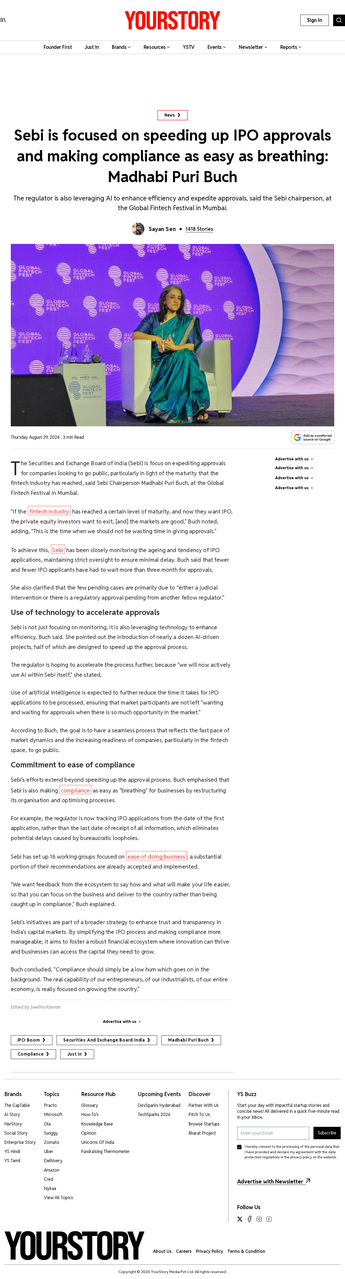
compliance (75, 790)
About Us (162, 1251)
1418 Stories (199, 229)
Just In (74, 1054)
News (169, 115)
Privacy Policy (209, 1251)
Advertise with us (119, 1021)
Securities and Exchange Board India (104, 1040)
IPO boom (29, 1040)
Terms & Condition (246, 1251)
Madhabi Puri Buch (188, 1040)
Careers (184, 1251)
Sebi (57, 550)
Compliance (31, 1054)
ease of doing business (156, 856)
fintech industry (49, 511)
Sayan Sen (162, 229)
